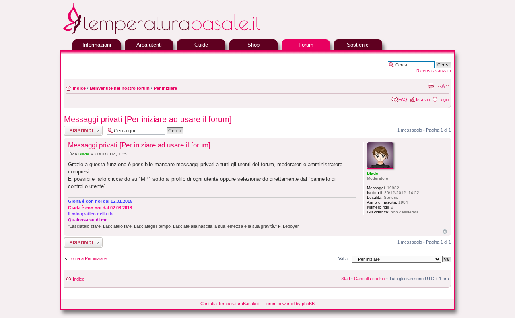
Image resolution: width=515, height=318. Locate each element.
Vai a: (343, 258)
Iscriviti (423, 99)
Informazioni (96, 45)
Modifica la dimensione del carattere (443, 86)
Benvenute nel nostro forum (120, 88)
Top (445, 231)
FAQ (402, 99)
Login (444, 99)
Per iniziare (165, 88)
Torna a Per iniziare (88, 258)
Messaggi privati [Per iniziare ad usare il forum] (148, 119)
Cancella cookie (369, 278)
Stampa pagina (430, 86)
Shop (253, 45)
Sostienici (358, 45)
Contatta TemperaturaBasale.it (230, 303)
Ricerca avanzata (433, 70)
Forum (306, 45)
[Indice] (181, 33)
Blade (83, 154)
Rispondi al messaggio (74, 130)
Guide (201, 45)
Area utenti (149, 45)
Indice (79, 88)
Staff (345, 278)
